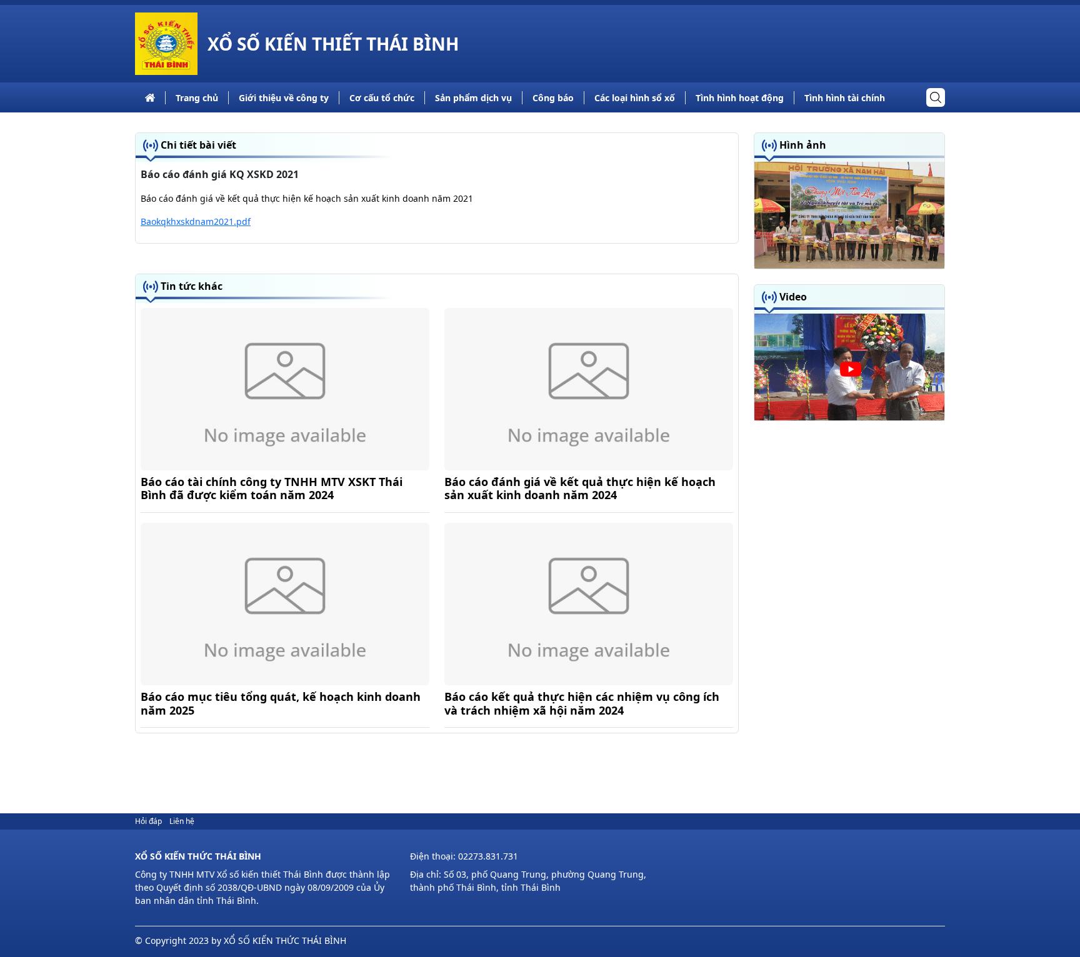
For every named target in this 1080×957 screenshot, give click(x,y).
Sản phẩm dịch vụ (473, 98)
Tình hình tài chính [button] (844, 98)
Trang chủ (197, 98)
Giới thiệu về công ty (284, 98)
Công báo (553, 98)
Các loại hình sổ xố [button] (634, 98)
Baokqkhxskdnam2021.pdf (196, 221)
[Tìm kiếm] (935, 97)
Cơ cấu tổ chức (381, 98)
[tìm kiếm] (935, 97)
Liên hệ (181, 821)
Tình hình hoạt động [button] (740, 98)
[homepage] (166, 43)
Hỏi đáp (148, 821)
